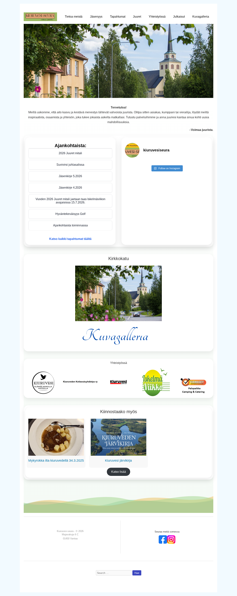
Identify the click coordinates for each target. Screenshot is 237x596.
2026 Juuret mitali (70, 153)
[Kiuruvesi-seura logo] (40, 16)
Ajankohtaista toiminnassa (70, 225)
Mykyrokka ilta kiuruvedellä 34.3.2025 (56, 460)
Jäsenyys (96, 16)
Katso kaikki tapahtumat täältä (70, 238)
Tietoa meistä (73, 16)
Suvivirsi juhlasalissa (70, 164)
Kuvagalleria (200, 16)
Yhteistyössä (157, 16)
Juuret (137, 16)
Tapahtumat (117, 16)
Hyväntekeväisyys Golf (70, 213)
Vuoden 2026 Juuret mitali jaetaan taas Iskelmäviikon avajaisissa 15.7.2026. (70, 200)
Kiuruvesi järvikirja (118, 460)
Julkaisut (179, 16)
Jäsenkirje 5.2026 (70, 176)
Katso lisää (118, 471)
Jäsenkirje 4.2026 (70, 187)
